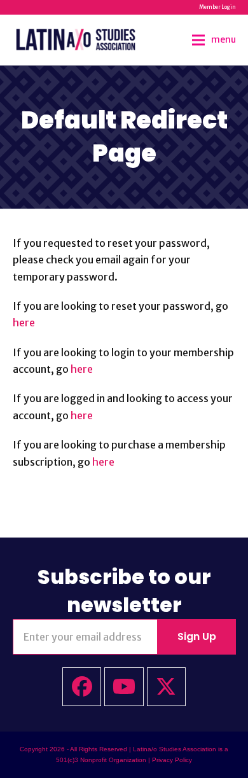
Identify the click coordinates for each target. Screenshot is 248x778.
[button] (214, 39)
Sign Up (196, 636)
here (24, 322)
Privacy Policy (172, 759)
